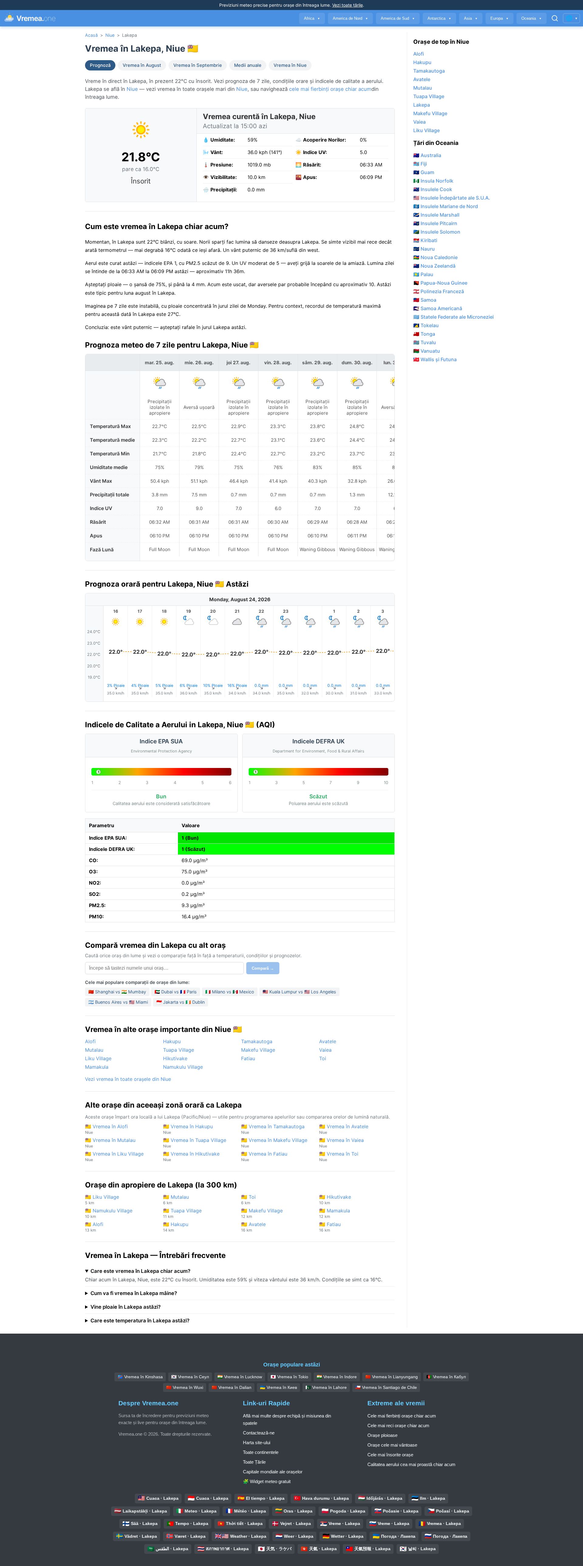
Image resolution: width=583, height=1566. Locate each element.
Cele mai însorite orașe (390, 1454)
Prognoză (100, 65)
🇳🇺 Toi (248, 1199)
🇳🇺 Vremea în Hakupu (188, 1129)
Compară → (263, 968)
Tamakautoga (256, 1041)
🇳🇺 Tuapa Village (182, 1213)
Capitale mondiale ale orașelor (272, 1471)
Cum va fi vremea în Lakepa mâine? (133, 1293)
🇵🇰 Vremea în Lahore (326, 1387)
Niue (109, 35)
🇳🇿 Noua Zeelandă (434, 266)
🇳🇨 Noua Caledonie (435, 257)
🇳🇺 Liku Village (102, 1199)
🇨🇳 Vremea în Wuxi (184, 1387)
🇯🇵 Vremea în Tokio (289, 1376)
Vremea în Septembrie (197, 65)
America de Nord (350, 18)
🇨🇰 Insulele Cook (432, 189)
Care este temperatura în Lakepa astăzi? (139, 1321)
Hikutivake (175, 1058)
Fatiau (248, 1058)
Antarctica (439, 18)
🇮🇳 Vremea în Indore (337, 1376)
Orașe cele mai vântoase (392, 1445)
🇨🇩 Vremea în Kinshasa (140, 1376)
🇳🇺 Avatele (253, 1226)
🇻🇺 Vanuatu (426, 351)
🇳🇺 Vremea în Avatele (343, 1129)
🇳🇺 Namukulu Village (108, 1213)
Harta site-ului (256, 1442)
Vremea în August (142, 65)
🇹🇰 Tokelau (426, 325)
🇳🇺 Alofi (94, 1226)
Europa (499, 18)
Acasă (91, 35)
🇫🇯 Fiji (420, 164)
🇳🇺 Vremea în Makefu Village (274, 1142)
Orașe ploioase (382, 1435)
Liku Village (98, 1058)
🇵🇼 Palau (423, 274)
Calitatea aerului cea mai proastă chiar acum (411, 1464)
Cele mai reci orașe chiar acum (398, 1425)
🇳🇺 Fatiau (330, 1226)
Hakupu (172, 1041)
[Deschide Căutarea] (555, 18)
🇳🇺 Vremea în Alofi (106, 1129)
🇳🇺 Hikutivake (335, 1199)
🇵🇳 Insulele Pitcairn (435, 223)
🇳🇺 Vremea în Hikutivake (191, 1156)
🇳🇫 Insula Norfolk (433, 181)
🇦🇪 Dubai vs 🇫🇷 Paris (176, 991)
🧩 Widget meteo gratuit (267, 1481)
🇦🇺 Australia (427, 155)
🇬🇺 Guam (423, 172)
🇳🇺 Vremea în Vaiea (341, 1142)
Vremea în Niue (290, 65)
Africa (312, 18)
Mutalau (94, 1050)
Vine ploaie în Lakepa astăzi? (125, 1307)
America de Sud (398, 18)
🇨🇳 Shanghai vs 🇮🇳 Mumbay (117, 991)
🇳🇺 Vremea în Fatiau (264, 1156)
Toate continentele (260, 1452)
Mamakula (96, 1067)
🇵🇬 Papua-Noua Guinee (440, 283)
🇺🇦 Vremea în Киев (278, 1387)
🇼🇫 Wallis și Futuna (435, 359)
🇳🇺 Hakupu (175, 1226)
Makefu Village (258, 1050)
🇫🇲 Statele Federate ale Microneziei (453, 317)
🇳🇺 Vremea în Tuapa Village (194, 1142)
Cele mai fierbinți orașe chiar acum (401, 1415)
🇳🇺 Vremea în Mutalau (110, 1142)
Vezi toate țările (347, 5)
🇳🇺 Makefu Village (262, 1213)
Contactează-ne (258, 1432)
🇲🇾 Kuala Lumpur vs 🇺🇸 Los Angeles (299, 991)
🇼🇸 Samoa (424, 300)
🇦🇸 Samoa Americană (437, 308)
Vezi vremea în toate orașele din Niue (128, 1079)
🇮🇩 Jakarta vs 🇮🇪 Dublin (180, 1002)
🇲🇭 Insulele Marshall (436, 215)
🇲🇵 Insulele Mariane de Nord (445, 206)
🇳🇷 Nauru (424, 249)
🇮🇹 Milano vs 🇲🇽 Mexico (229, 991)
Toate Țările (254, 1462)
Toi (322, 1058)
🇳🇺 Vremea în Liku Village (114, 1156)
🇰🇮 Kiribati (425, 240)
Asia (471, 18)
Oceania (531, 18)
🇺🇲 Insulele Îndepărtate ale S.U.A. (451, 198)
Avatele (327, 1041)
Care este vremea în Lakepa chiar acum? (140, 1271)
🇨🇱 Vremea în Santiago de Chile (386, 1387)
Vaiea (325, 1050)
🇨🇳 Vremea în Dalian (231, 1387)
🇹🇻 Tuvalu (424, 342)
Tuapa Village (178, 1050)
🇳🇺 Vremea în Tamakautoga (273, 1129)
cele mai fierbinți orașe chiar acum (330, 89)
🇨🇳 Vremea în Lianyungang (391, 1376)
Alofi (90, 1041)
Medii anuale (247, 65)
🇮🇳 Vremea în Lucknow (239, 1376)
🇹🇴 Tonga (424, 334)
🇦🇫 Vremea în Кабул (446, 1376)
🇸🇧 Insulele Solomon (436, 232)
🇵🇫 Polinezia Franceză (438, 291)
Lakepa (421, 105)
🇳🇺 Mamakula (334, 1213)
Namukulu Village (183, 1067)
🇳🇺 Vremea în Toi (338, 1156)
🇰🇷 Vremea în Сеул (190, 1376)
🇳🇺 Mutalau (176, 1199)
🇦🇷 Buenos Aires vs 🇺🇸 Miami (118, 1002)
